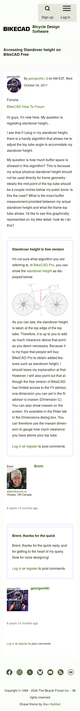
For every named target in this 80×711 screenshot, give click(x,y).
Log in (17, 568)
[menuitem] (47, 17)
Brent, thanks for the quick (33, 535)
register (32, 568)
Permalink (40, 355)
